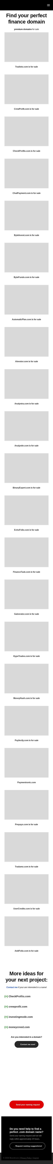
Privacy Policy (26, 1158)
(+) (7, 996)
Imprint (36, 1158)
